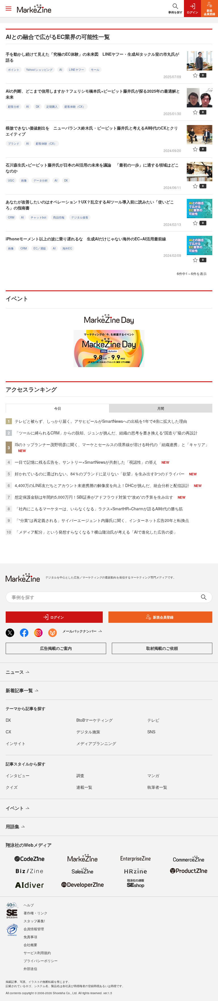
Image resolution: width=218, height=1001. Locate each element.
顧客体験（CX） (74, 107)
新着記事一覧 (19, 690)
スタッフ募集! (34, 920)
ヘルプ (29, 904)
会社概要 (30, 944)
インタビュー (18, 775)
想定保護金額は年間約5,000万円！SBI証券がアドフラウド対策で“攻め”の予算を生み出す (94, 497)
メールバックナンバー (79, 631)
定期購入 (52, 107)
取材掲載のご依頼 (162, 648)
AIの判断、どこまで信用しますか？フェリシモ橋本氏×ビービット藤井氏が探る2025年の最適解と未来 (93, 94)
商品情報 (58, 217)
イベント (15, 808)
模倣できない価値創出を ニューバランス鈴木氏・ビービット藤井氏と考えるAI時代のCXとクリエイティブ (92, 131)
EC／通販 (39, 248)
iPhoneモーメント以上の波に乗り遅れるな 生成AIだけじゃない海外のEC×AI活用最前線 (86, 239)
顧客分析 (13, 107)
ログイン (57, 617)
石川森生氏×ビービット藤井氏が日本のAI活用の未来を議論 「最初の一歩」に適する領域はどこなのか (92, 168)
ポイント (13, 70)
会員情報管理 (34, 928)
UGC (11, 180)
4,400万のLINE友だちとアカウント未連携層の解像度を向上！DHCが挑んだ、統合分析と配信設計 (102, 485)
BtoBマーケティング (94, 720)
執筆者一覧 (157, 787)
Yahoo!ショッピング (39, 70)
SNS (151, 731)
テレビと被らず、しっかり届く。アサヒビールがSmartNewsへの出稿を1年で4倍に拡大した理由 (101, 421)
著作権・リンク (35, 912)
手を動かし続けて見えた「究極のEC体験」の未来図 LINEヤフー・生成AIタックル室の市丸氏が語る (92, 57)
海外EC (67, 248)
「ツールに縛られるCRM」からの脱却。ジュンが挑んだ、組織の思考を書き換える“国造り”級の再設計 (106, 433)
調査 (80, 775)
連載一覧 (84, 787)
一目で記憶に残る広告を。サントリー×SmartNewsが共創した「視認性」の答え (86, 462)
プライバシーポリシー (41, 960)
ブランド (13, 143)
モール (95, 70)
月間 (160, 408)
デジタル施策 (88, 731)
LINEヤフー (76, 70)
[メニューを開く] (8, 8)
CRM (11, 217)
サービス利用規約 (37, 952)
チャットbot (38, 217)
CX (8, 731)
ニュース (15, 672)
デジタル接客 (79, 217)
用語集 (12, 826)
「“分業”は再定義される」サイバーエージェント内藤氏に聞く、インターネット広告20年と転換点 (102, 520)
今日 (57, 408)
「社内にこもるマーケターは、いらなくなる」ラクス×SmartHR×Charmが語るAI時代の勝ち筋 (99, 508)
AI (60, 70)
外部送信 (30, 968)
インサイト (16, 743)
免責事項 (30, 936)
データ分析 (40, 180)
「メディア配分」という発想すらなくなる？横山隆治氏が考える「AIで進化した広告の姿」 (96, 532)
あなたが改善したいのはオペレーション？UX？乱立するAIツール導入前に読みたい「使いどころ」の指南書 (90, 205)
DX (37, 107)
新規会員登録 (163, 617)
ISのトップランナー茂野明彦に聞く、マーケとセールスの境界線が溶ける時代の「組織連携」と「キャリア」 (112, 444)
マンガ (153, 775)
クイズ (12, 787)
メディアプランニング (96, 743)
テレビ (153, 720)
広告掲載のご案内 (56, 648)
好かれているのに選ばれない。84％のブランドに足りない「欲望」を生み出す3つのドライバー (100, 473)
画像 (24, 180)
